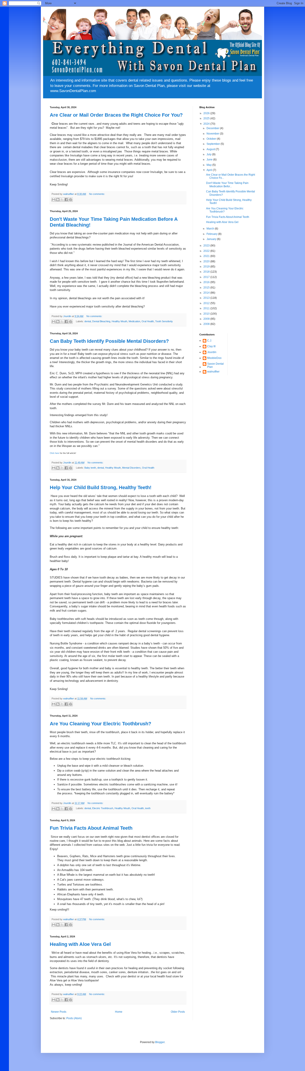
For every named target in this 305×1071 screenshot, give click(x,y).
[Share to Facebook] (66, 199)
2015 (206, 287)
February (212, 234)
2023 (206, 245)
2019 (206, 266)
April (210, 170)
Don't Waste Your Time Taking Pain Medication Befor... (227, 184)
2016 (206, 282)
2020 (206, 261)
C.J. (209, 340)
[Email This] (53, 199)
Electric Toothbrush (102, 808)
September (214, 143)
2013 (206, 297)
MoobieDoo (214, 358)
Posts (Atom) (74, 1018)
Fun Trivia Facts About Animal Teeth (91, 828)
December (213, 128)
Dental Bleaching (101, 321)
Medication (134, 321)
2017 (206, 277)
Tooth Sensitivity (164, 321)
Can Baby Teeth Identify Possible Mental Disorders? (109, 341)
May (209, 164)
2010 (206, 313)
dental (87, 321)
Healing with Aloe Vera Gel (80, 944)
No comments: (97, 194)
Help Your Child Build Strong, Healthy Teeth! (100, 487)
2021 (206, 256)
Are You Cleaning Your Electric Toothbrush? (100, 723)
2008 (206, 324)
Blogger (160, 1042)
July (209, 154)
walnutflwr (213, 371)
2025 (206, 118)
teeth (147, 808)
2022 (206, 250)
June (210, 159)
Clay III (211, 346)
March (211, 228)
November (213, 133)
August (211, 149)
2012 (206, 303)
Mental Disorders (131, 467)
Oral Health (148, 321)
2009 (206, 318)
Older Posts (178, 1011)
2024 (206, 123)
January (212, 239)
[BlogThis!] (58, 199)
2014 (206, 292)
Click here (54, 453)
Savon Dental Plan (215, 365)
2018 (206, 271)
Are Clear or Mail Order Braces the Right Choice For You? (116, 115)
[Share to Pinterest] (70, 199)
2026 (206, 113)
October (212, 138)
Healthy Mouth (119, 321)
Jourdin (211, 352)
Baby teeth (90, 467)
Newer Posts (58, 1011)
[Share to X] (62, 199)
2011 (206, 308)
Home (118, 1011)
